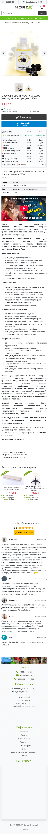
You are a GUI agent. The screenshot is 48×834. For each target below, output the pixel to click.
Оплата (24, 735)
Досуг (30, 18)
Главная (5, 22)
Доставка (24, 731)
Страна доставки (8, 165)
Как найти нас (24, 738)
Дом (40, 18)
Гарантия (24, 742)
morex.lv (24, 697)
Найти (42, 13)
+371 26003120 (7, 2)
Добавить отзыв (24, 532)
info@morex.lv (26, 675)
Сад (35, 18)
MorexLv (24, 700)
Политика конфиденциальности (24, 752)
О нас (24, 749)
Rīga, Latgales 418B (33, 2)
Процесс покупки (24, 745)
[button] (16, 159)
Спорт (23, 18)
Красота (9, 18)
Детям (17, 18)
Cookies (24, 756)
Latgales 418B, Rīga (26, 679)
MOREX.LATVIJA (24, 706)
